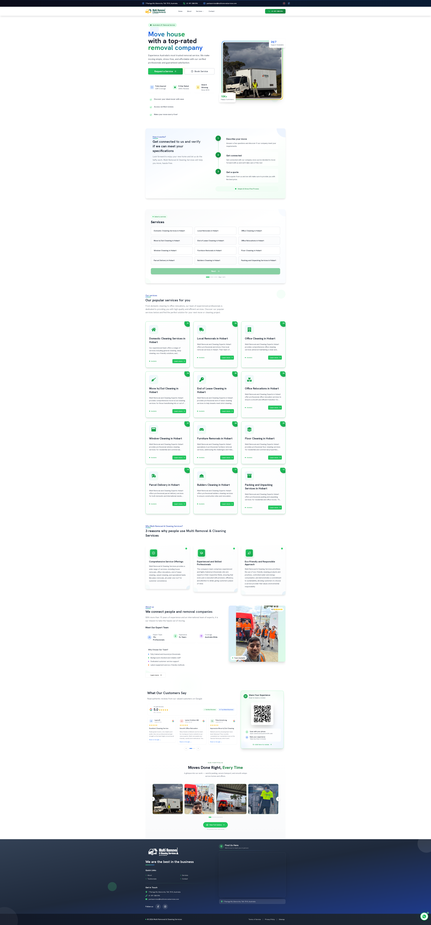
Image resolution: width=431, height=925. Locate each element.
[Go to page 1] (190, 748)
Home (180, 11)
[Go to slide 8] (221, 817)
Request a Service (163, 71)
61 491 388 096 (192, 3)
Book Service (201, 71)
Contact (211, 11)
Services (199, 11)
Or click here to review (261, 745)
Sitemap (282, 919)
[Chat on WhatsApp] (424, 916)
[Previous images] (152, 799)
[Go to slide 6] (218, 817)
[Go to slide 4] (215, 817)
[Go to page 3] (194, 748)
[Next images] (278, 799)
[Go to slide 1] (210, 817)
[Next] (198, 748)
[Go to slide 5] (217, 817)
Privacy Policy (270, 919)
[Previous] (186, 748)
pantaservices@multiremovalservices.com (222, 3)
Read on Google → (155, 740)
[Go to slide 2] (212, 817)
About (189, 11)
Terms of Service (254, 919)
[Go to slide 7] (220, 817)
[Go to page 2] (193, 748)
